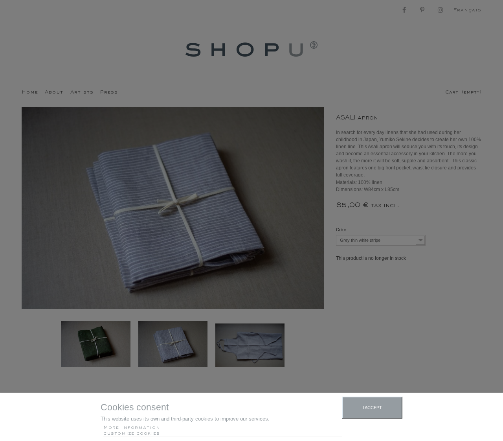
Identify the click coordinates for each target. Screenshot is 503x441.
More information (131, 428)
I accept (372, 407)
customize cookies (131, 434)
